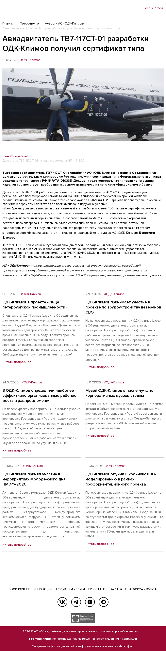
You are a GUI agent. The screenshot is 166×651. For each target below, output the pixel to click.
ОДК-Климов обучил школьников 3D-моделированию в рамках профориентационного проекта (120, 479)
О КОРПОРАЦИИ (19, 589)
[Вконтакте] (62, 602)
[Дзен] (90, 602)
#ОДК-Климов (30, 60)
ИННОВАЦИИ (43, 589)
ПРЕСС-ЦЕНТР (97, 589)
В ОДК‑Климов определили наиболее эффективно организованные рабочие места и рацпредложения (39, 395)
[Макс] (104, 602)
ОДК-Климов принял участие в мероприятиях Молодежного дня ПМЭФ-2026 (34, 479)
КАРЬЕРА (116, 589)
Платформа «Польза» (141, 589)
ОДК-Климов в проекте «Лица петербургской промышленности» (34, 305)
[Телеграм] (76, 602)
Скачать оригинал (15, 156)
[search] (132, 8)
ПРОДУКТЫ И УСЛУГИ (70, 589)
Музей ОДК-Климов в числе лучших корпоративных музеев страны (119, 393)
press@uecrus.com (127, 631)
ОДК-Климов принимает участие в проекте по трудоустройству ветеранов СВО (123, 307)
